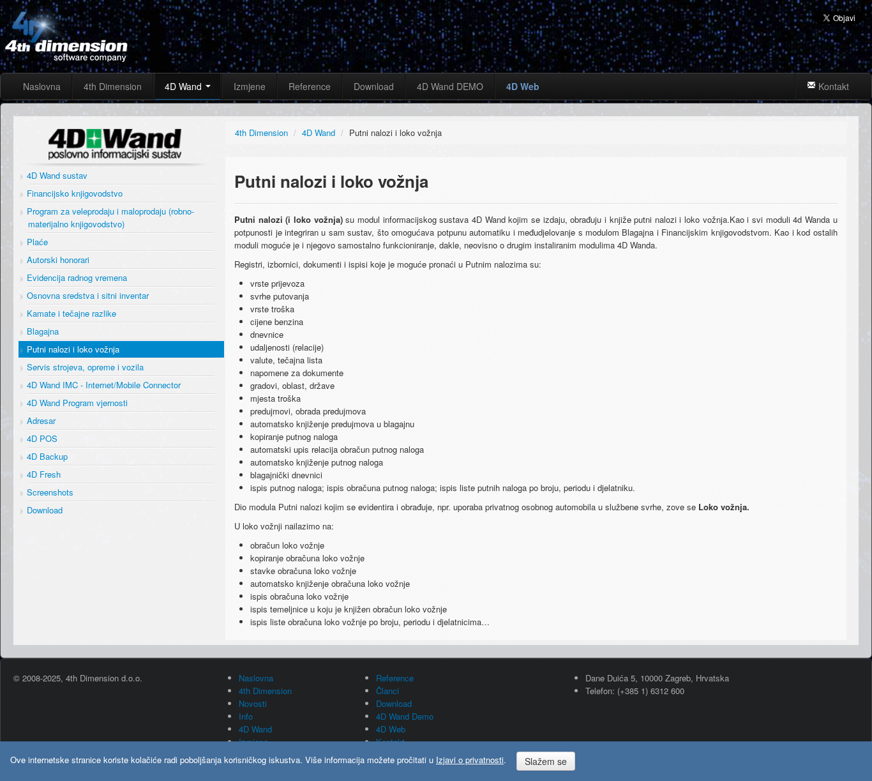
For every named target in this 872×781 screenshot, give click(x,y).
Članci (387, 691)
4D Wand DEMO (450, 86)
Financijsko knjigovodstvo (73, 193)
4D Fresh (42, 474)
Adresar (40, 420)
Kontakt (832, 86)
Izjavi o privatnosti (470, 760)
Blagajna (41, 331)
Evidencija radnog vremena (75, 277)
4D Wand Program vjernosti (76, 403)
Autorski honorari (56, 260)
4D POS (40, 438)
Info (246, 716)
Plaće (36, 242)
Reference (310, 86)
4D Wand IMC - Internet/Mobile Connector (102, 385)
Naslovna (42, 86)
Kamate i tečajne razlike (70, 313)
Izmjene (250, 86)
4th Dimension (113, 86)
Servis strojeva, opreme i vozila (84, 367)
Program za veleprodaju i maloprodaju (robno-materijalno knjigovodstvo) (109, 217)
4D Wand (184, 86)
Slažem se (546, 761)
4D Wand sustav (55, 175)
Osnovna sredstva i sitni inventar (86, 295)
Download (374, 86)
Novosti (253, 703)
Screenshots (48, 492)
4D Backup (46, 456)
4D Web (522, 86)
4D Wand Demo (404, 716)
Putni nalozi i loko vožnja (71, 349)
